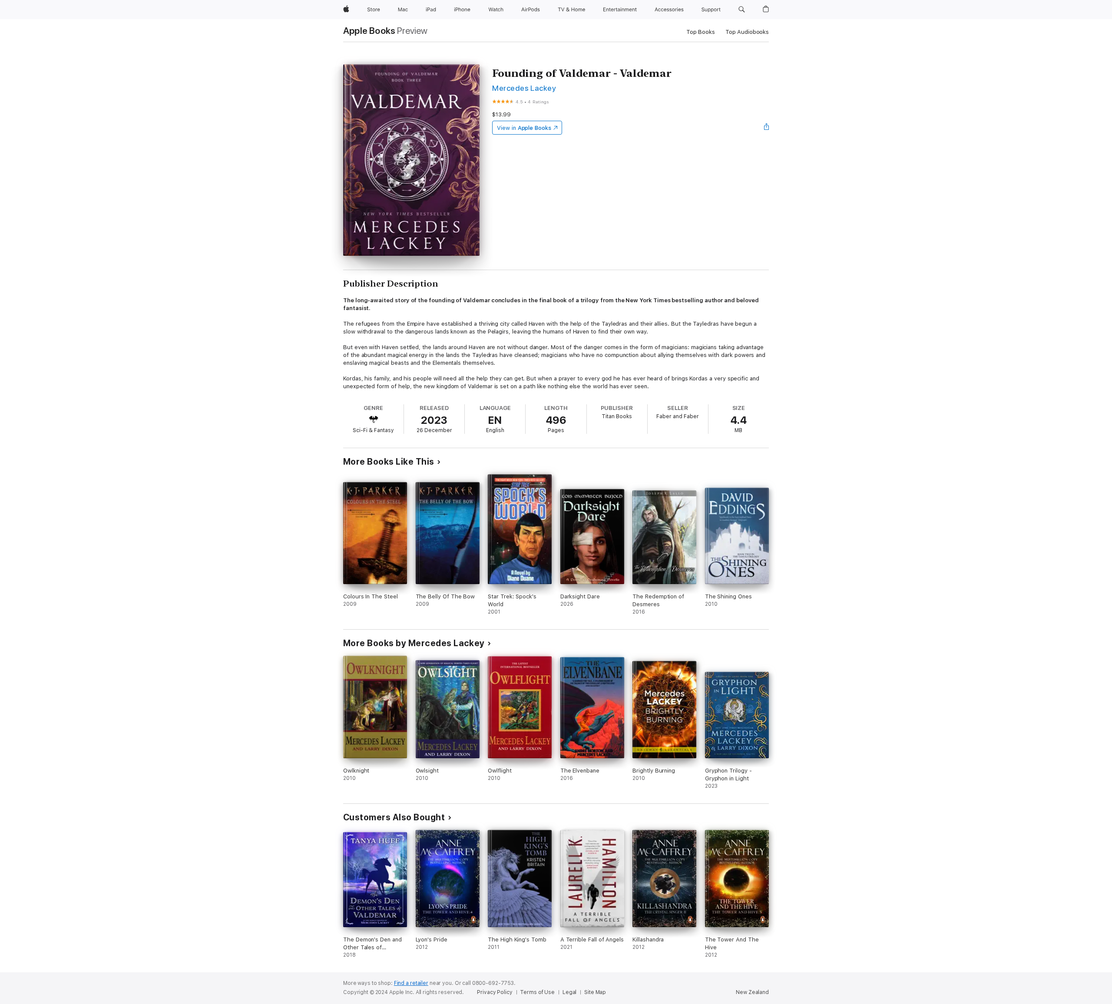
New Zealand (752, 992)
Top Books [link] (700, 32)
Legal (569, 992)
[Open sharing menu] (767, 128)
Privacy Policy (494, 992)
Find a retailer (411, 983)
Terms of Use (537, 992)
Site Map (595, 992)
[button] (741, 9)
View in (524, 128)
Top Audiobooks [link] (747, 32)
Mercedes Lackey (524, 87)
